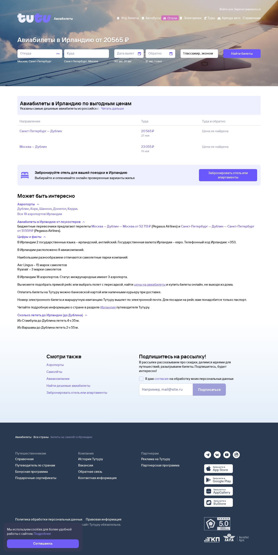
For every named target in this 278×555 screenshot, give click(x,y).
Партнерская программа (160, 465)
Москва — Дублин (33, 147)
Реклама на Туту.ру (155, 459)
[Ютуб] (226, 453)
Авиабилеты (23, 437)
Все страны (41, 437)
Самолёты (54, 372)
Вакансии (85, 465)
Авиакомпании (58, 379)
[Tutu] (34, 18)
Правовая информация (103, 519)
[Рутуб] (236, 453)
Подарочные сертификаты (35, 478)
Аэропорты (55, 365)
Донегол (59, 209)
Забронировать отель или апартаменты (76, 392)
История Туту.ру (90, 459)
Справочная (24, 459)
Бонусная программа (31, 471)
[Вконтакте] (217, 453)
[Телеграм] (207, 453)
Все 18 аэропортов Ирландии (39, 214)
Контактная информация (97, 478)
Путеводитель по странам (35, 465)
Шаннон (45, 209)
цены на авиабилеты (149, 284)
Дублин (23, 209)
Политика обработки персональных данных (48, 519)
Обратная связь (90, 471)
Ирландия (108, 307)
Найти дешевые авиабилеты (68, 386)
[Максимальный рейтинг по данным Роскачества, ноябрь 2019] (217, 523)
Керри (72, 209)
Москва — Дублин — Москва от (121, 226)
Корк (34, 209)
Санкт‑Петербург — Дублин (41, 131)
